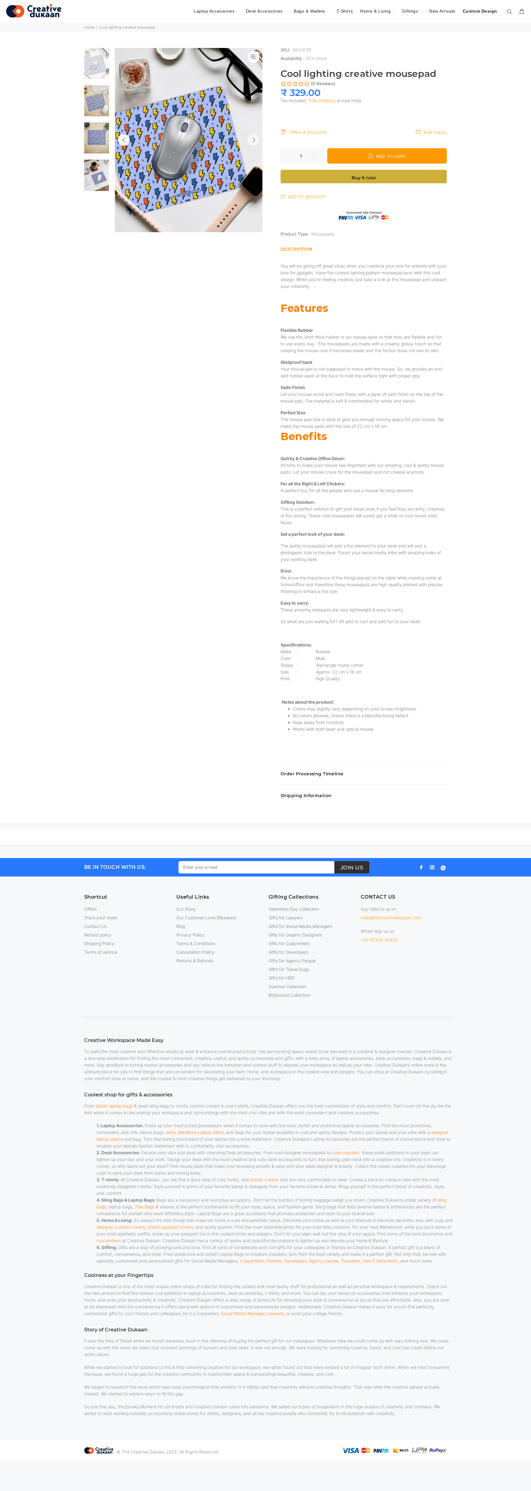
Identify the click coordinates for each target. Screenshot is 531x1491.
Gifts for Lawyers (286, 917)
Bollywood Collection (289, 995)
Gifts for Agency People (292, 960)
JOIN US (352, 868)
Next (253, 140)
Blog (180, 926)
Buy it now (364, 178)
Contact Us (95, 926)
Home (89, 27)
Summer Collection (287, 986)
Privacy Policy (190, 934)
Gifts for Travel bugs (289, 969)
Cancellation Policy (195, 952)
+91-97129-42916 (379, 939)
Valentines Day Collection (294, 909)
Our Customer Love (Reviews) (206, 917)
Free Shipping (322, 100)
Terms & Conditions (195, 943)
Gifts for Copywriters (289, 943)
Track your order (100, 917)
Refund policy (98, 934)
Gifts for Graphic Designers (295, 934)
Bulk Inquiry (435, 132)
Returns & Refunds (195, 960)
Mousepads (322, 234)
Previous (124, 140)
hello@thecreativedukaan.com (391, 917)
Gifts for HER (281, 977)
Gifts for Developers (288, 952)
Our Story (186, 909)
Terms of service (100, 952)
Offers (90, 909)
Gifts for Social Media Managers (300, 926)
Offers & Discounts (308, 132)
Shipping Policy (99, 943)
